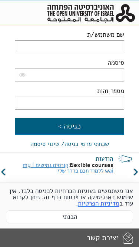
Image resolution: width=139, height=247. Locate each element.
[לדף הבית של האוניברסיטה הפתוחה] (91, 13)
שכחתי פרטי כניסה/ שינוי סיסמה (69, 144)
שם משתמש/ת (105, 34)
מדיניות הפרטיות (98, 203)
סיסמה (116, 63)
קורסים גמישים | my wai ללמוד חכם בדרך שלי (68, 167)
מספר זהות (110, 91)
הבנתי (69, 217)
